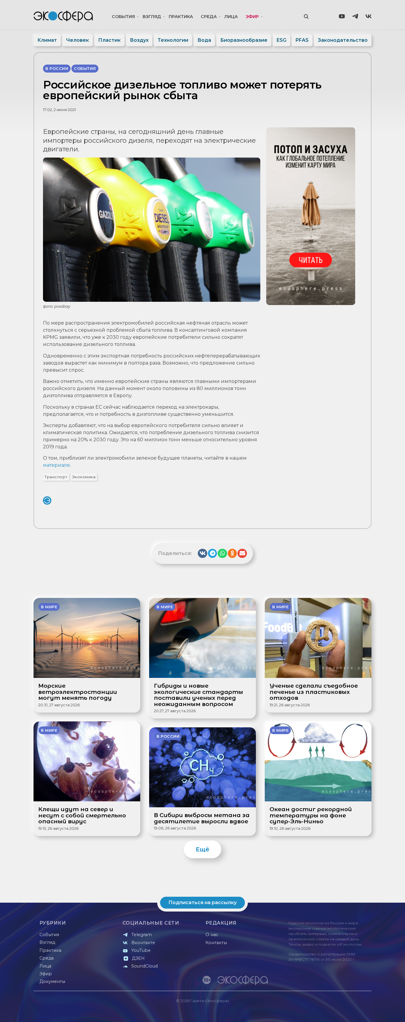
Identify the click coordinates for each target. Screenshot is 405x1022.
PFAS (302, 40)
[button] (202, 553)
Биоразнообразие (243, 40)
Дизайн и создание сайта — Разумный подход (335, 1011)
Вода (204, 40)
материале (56, 465)
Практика (181, 16)
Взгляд (152, 16)
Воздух (139, 40)
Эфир (252, 16)
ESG (281, 40)
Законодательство (343, 40)
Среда (209, 16)
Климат (47, 40)
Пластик (109, 40)
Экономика (84, 477)
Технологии (173, 40)
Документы (52, 981)
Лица (231, 16)
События (123, 16)
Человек (77, 40)
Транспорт (56, 477)
